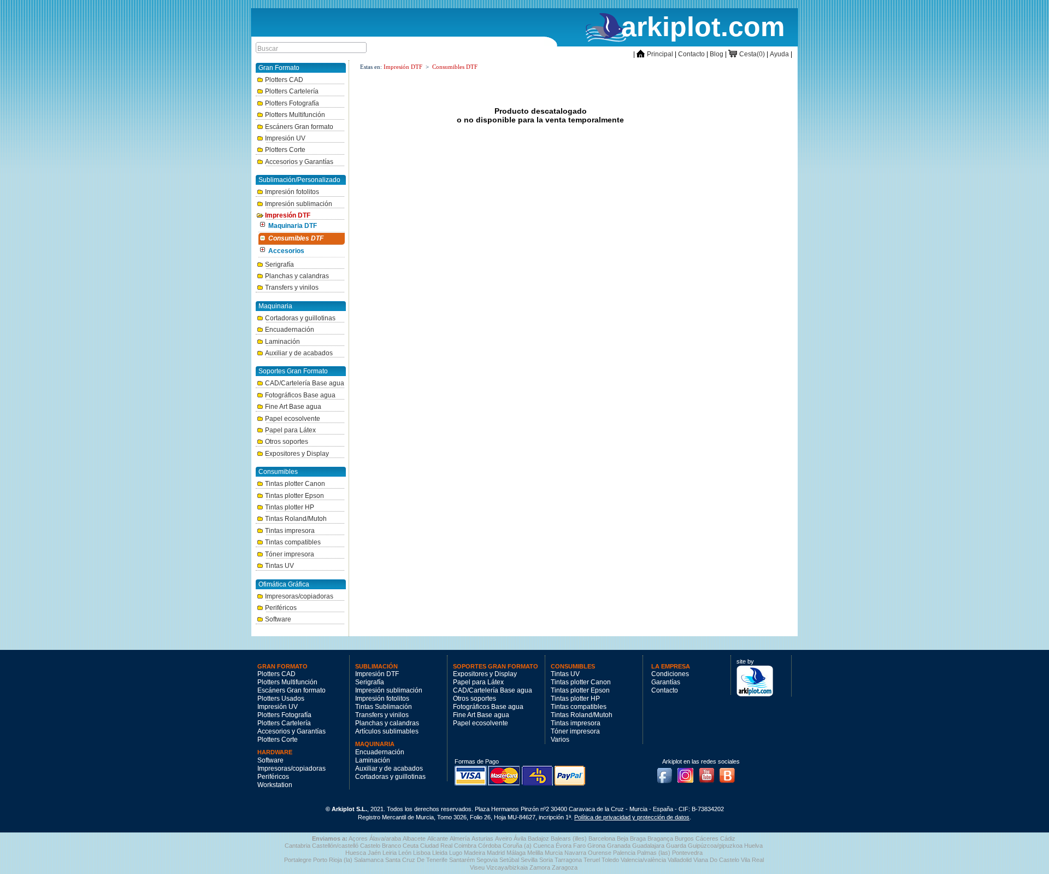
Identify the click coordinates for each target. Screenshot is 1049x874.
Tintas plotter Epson (294, 496)
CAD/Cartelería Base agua (304, 383)
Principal (655, 54)
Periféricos (281, 608)
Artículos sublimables (387, 731)
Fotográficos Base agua (300, 395)
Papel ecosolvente (292, 419)
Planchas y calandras (297, 276)
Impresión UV (285, 138)
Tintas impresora (290, 531)
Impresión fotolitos (292, 192)
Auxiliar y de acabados (299, 353)
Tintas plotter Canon (295, 484)
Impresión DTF (287, 215)
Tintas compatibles (293, 542)
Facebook (667, 772)
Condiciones (670, 674)
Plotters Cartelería (292, 91)
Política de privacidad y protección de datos (631, 817)
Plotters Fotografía (292, 103)
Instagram (688, 772)
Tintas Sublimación (383, 706)
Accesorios (286, 251)
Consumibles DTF (295, 238)
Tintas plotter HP (289, 507)
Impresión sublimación (298, 204)
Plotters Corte (285, 150)
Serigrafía (279, 264)
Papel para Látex (290, 430)
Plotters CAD (284, 80)
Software (278, 619)
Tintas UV (279, 566)
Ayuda (779, 54)
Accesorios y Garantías (299, 162)
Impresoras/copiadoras (299, 596)
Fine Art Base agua (293, 406)
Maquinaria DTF (292, 225)
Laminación (282, 341)
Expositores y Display (297, 453)
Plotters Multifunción (295, 115)
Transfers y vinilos (292, 287)
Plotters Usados (280, 698)
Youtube (710, 772)
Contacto (691, 54)
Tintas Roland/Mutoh (296, 519)
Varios (560, 739)
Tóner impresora (289, 554)
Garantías (665, 682)
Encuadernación (289, 329)
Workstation (274, 785)
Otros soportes (286, 441)
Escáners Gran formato (299, 127)
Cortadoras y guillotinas (300, 318)
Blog (716, 54)
